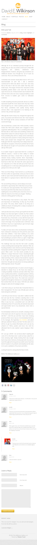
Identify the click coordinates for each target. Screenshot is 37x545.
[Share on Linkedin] (11, 385)
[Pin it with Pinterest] (8, 385)
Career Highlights (27, 33)
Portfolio (14, 16)
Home (3, 17)
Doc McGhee (23, 320)
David (8, 33)
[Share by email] (14, 385)
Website (21, 485)
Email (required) (23, 480)
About (8, 17)
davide (10, 407)
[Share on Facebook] (2, 385)
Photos (21, 17)
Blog (26, 17)
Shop (30, 17)
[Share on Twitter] (5, 385)
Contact (4, 19)
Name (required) (23, 474)
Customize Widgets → (7, 528)
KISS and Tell (6, 30)
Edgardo (11, 394)
